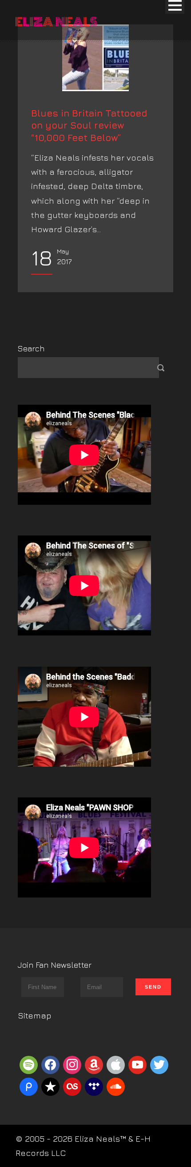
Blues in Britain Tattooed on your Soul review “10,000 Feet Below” (89, 125)
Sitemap (35, 1015)
